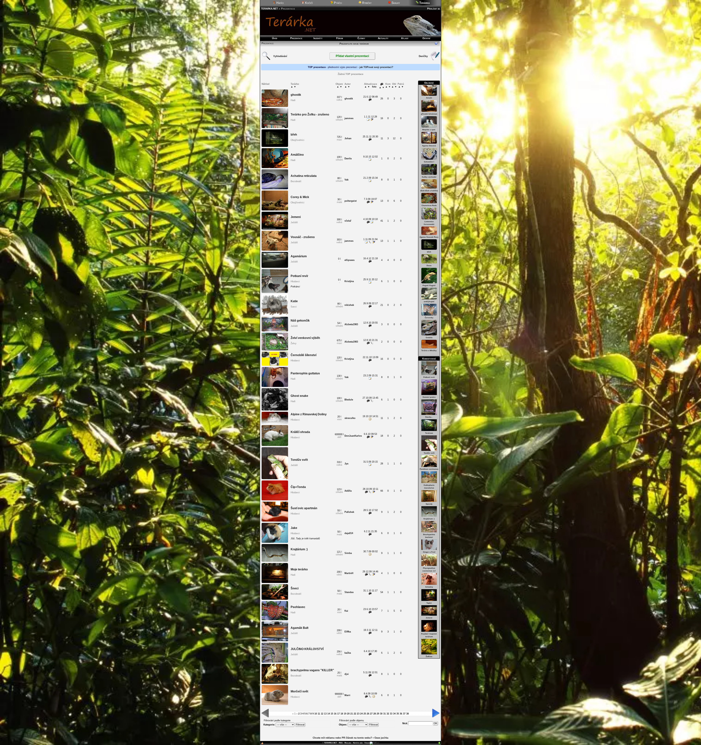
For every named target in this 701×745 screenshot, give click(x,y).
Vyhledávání (280, 56)
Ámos (429, 266)
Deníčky (423, 56)
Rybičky (366, 2)
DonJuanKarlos (353, 435)
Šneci (294, 588)
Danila (348, 158)
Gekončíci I (429, 162)
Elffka (347, 631)
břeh (429, 252)
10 (315, 713)
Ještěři (294, 222)
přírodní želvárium (429, 114)
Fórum (339, 38)
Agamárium (299, 256)
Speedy (429, 504)
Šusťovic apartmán (304, 508)
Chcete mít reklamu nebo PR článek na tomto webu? (342, 737)
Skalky (395, 2)
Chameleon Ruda (429, 205)
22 (355, 713)
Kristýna (349, 281)
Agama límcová (429, 146)
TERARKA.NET (269, 8)
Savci (294, 306)
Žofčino (429, 656)
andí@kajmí (429, 302)
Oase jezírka (381, 737)
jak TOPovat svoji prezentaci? (376, 67)
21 (351, 713)
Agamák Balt (299, 627)
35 (397, 713)
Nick (405, 723)
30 (381, 713)
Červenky (429, 318)
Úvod (274, 38)
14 (328, 713)
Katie (294, 301)
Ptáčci (337, 2)
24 (361, 713)
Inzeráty (317, 38)
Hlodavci (295, 281)
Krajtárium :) (429, 519)
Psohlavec (298, 607)
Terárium (429, 433)
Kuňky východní (429, 177)
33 (391, 713)
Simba (348, 553)
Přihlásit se (433, 8)
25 (364, 713)
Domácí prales (429, 397)
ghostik (296, 94)
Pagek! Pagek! (429, 285)
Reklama (347, 743)
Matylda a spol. (429, 130)
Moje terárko (299, 569)
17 (338, 713)
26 (368, 713)
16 (335, 713)
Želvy (293, 343)
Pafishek (349, 512)
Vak (346, 179)
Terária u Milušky (429, 350)
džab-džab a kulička (429, 191)
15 (332, 713)
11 (319, 713)
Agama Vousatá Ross (429, 237)
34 (394, 713)
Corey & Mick (300, 197)
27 (371, 713)
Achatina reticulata (304, 175)
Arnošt (429, 98)
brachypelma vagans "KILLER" (312, 670)
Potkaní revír (429, 377)
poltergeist (350, 200)
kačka (347, 652)
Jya (346, 463)
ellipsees (349, 260)
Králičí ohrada (300, 432)
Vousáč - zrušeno (303, 237)
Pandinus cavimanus (429, 469)
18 (341, 713)
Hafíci (280, 2)
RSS (341, 743)
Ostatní (426, 38)
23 (358, 713)
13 (325, 713)
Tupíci (429, 603)
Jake (294, 527)
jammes (348, 118)
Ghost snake (299, 395)
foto (374, 86)
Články (361, 38)
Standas (349, 592)
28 (374, 713)
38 (407, 713)
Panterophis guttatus (305, 373)
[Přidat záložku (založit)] (262, 744)
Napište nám (358, 743)
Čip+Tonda (298, 487)
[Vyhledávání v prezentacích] (266, 59)
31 (384, 713)
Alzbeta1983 (351, 324)
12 (322, 713)
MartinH (348, 573)
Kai (346, 610)
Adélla (348, 490)
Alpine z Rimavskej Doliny (309, 414)
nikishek (349, 305)
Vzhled (367, 743)
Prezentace (296, 38)
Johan (347, 138)
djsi (346, 674)
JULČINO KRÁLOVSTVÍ (307, 649)
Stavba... (429, 417)
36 (401, 713)
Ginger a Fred (429, 552)
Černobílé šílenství (303, 355)
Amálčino (297, 154)
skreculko (349, 418)
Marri (347, 695)
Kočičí (308, 2)
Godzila (429, 338)
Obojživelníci (297, 140)
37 (404, 713)
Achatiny (429, 587)
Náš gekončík (300, 320)
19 (345, 713)
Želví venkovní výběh (305, 337)
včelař (347, 220)
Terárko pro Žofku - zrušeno (310, 114)
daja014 (348, 533)
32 (387, 713)
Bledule (348, 399)
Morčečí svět (299, 691)
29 (378, 713)
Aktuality (383, 38)
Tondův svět (429, 453)
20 (348, 713)
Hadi (293, 100)
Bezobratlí (296, 181)
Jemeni (429, 618)
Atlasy (404, 38)
